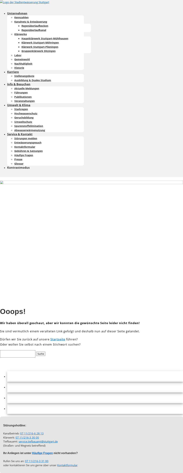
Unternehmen (17, 13)
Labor (17, 55)
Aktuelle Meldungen (26, 88)
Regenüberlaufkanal (33, 30)
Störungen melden (25, 138)
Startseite (57, 339)
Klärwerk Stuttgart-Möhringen (40, 42)
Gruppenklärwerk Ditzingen (38, 51)
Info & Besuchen (18, 84)
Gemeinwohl (22, 59)
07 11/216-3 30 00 (27, 437)
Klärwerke (20, 34)
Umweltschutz (23, 122)
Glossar (18, 163)
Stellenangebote (24, 76)
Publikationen (23, 97)
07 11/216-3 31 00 (36, 461)
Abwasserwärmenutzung (29, 130)
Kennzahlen (21, 17)
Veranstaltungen (24, 101)
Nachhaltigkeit (23, 63)
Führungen (21, 92)
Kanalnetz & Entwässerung (30, 21)
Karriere (13, 72)
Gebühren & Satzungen (28, 151)
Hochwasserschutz (25, 113)
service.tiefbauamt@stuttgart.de (38, 441)
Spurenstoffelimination (28, 126)
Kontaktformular (24, 147)
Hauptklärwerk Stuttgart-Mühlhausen (44, 38)
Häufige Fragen (23, 155)
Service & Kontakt (20, 134)
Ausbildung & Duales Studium (32, 80)
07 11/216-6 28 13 (32, 433)
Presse (18, 159)
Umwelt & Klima (18, 105)
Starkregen (21, 109)
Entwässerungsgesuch (27, 142)
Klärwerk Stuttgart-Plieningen (39, 47)
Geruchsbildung (24, 117)
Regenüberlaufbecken (34, 25)
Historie (19, 67)
